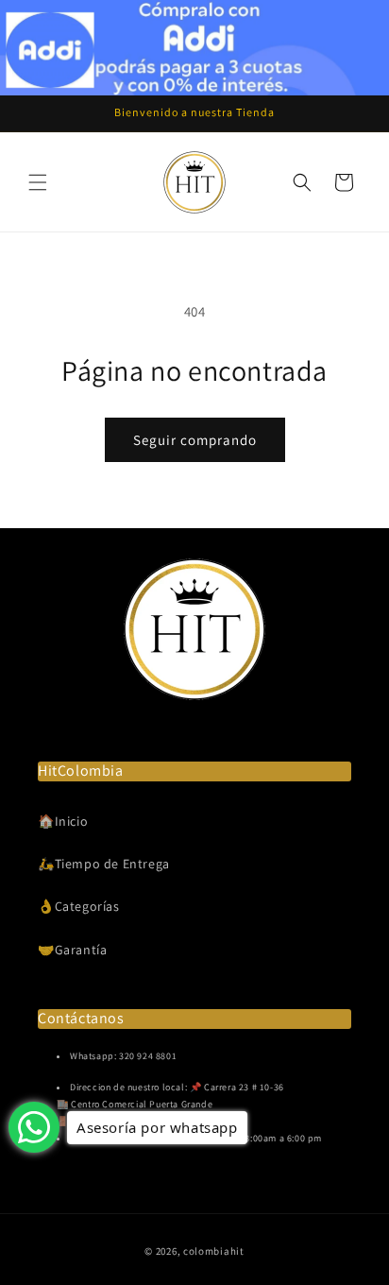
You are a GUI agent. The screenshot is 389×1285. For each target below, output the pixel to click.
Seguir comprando (195, 440)
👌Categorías (79, 906)
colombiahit (214, 1251)
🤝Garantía (72, 949)
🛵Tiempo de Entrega (104, 863)
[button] (38, 182)
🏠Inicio (63, 821)
